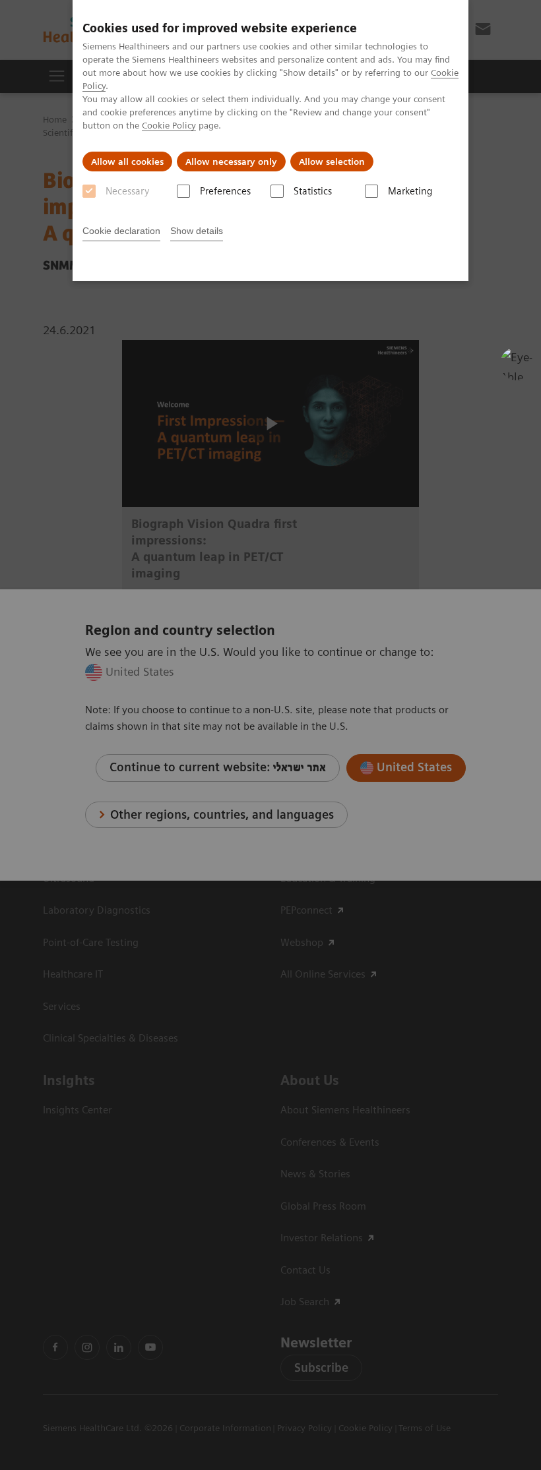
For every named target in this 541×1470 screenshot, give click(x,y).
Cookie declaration (121, 230)
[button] (516, 363)
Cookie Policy (169, 125)
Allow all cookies (127, 161)
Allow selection (332, 161)
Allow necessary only (231, 161)
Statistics (313, 191)
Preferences (225, 191)
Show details (196, 230)
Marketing (410, 191)
